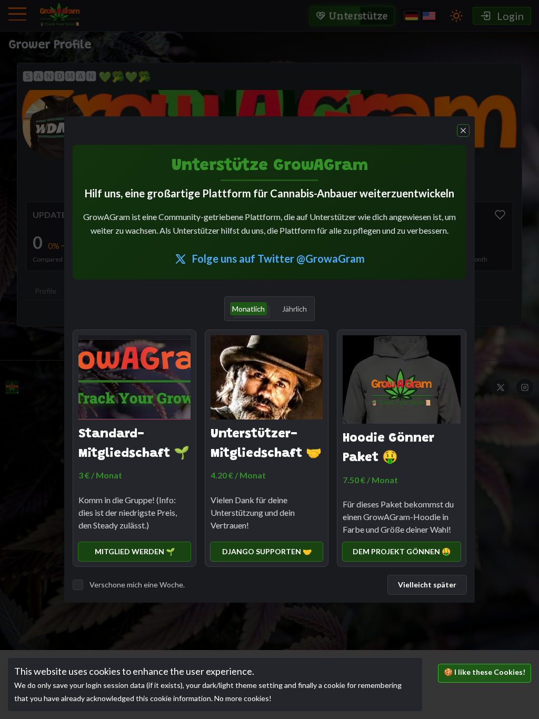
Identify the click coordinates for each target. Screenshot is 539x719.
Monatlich (248, 308)
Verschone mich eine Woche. (137, 584)
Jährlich (294, 308)
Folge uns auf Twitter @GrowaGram (278, 258)
